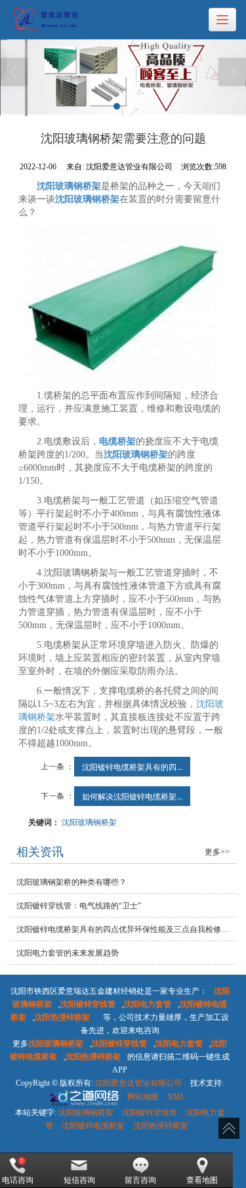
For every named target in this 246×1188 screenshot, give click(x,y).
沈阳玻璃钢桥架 (89, 821)
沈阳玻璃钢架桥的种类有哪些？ (71, 882)
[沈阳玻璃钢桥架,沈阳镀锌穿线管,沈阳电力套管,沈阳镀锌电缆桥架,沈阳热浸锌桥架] (123, 77)
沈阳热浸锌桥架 (160, 1125)
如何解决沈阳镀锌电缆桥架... (132, 795)
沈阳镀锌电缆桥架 (93, 1125)
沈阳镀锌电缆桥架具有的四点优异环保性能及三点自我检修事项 (126, 929)
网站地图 (143, 1096)
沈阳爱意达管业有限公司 (138, 1083)
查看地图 (202, 1180)
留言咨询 (140, 1180)
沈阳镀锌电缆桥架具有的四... (132, 766)
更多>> (217, 852)
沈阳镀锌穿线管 (149, 1112)
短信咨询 (79, 1180)
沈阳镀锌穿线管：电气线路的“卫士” (78, 905)
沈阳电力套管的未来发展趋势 (67, 953)
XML (176, 1096)
